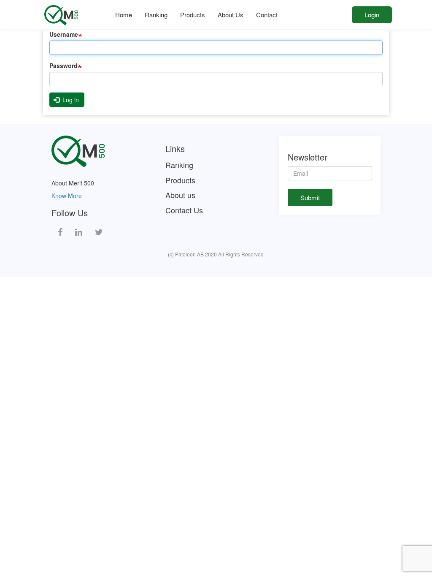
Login (371, 14)
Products (192, 14)
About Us (230, 14)
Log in (70, 99)
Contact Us (184, 210)
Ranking (156, 14)
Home (123, 14)
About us (180, 195)
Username (63, 34)
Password (63, 65)
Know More (66, 195)
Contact (267, 14)
